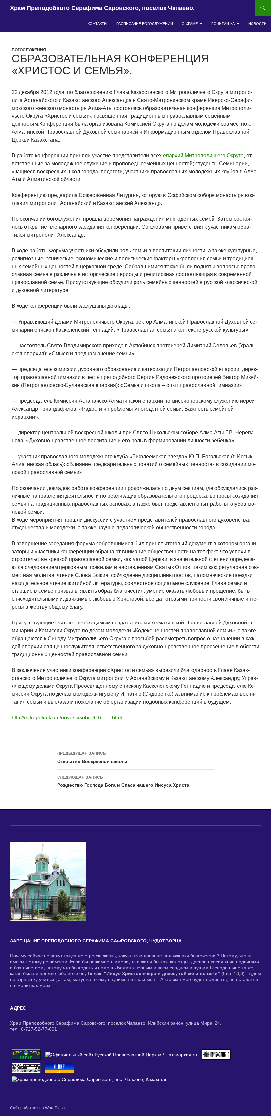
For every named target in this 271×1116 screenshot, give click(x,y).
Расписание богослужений (144, 24)
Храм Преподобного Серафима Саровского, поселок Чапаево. (102, 8)
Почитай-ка (223, 24)
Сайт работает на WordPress (37, 1108)
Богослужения (29, 50)
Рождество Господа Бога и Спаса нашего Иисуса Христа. (124, 781)
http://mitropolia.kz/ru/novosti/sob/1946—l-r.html (67, 717)
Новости (257, 24)
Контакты (97, 24)
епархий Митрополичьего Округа (203, 155)
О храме (190, 24)
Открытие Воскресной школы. (93, 757)
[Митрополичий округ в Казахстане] (26, 1054)
